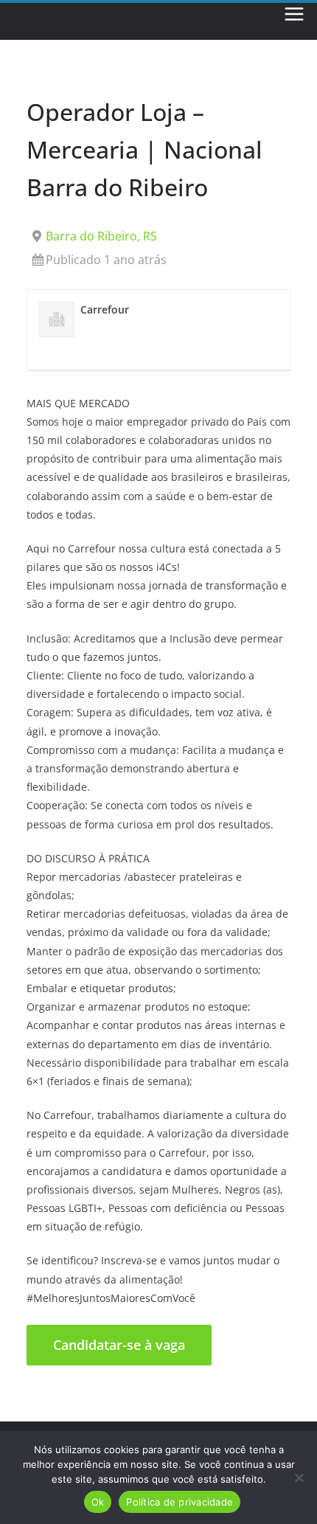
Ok (98, 1502)
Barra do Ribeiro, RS (101, 236)
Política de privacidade (179, 1502)
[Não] (298, 1477)
